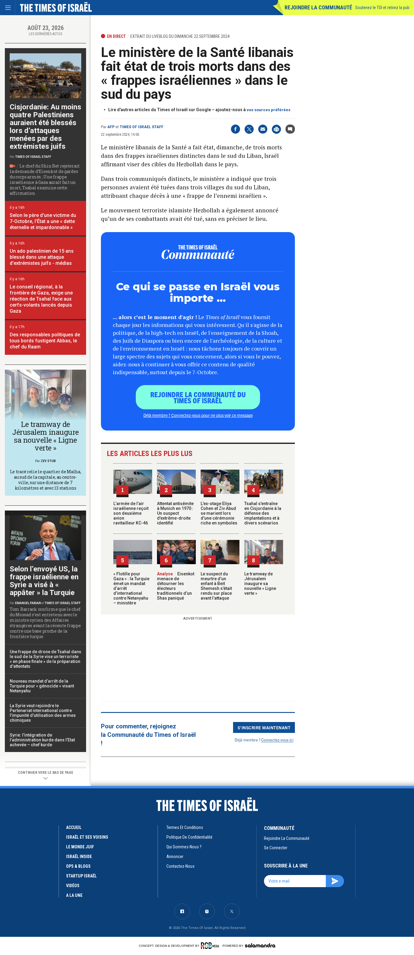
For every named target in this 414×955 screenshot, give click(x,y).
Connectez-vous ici (277, 739)
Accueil (74, 827)
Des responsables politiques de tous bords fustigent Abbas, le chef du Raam (45, 341)
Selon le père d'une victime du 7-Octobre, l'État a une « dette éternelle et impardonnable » (43, 221)
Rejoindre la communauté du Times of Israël (198, 397)
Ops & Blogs (78, 866)
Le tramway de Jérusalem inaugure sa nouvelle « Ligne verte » (260, 583)
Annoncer (174, 856)
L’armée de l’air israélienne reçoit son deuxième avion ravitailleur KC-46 (131, 513)
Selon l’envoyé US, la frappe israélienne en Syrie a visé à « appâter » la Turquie (44, 581)
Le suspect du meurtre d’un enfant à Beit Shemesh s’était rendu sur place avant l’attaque (216, 586)
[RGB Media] (211, 945)
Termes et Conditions (184, 827)
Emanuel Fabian (28, 603)
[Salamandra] (260, 945)
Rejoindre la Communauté (318, 7)
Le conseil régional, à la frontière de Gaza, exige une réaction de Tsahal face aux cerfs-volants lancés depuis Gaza (41, 299)
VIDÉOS (72, 885)
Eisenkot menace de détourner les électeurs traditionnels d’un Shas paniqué (175, 586)
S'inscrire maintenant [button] (264, 727)
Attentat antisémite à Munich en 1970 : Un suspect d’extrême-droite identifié (175, 513)
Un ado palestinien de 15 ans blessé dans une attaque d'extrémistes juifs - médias (42, 257)
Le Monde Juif (80, 846)
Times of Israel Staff (141, 127)
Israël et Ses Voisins (87, 837)
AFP (111, 127)
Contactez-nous (180, 866)
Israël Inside (79, 856)
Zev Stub (48, 461)
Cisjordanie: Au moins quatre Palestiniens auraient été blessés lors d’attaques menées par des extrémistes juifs (45, 127)
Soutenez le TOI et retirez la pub (382, 7)
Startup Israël (81, 875)
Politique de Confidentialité (189, 837)
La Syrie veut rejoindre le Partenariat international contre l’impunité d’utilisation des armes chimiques (43, 713)
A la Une (74, 895)
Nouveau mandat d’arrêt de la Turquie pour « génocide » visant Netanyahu (42, 686)
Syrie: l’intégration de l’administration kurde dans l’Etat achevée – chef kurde (42, 740)
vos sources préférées (268, 110)
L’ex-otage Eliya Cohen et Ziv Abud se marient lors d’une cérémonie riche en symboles (219, 513)
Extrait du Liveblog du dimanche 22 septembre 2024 (179, 36)
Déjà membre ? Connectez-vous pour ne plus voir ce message (198, 415)
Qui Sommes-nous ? (184, 846)
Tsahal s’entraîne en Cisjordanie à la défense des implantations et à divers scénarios (262, 513)
